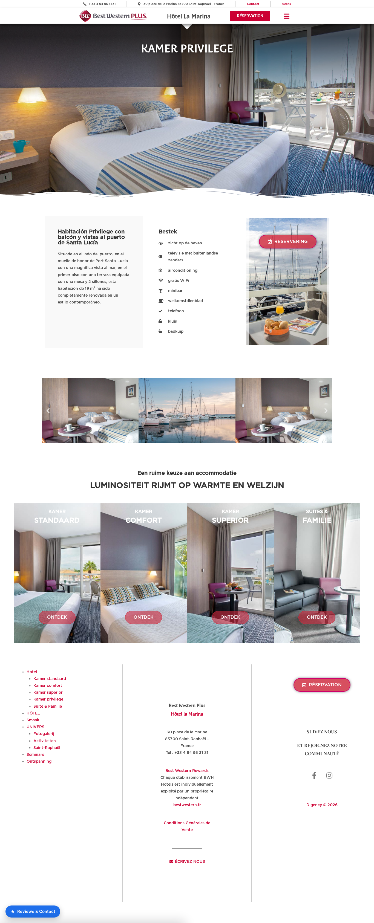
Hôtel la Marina (187, 714)
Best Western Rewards (187, 770)
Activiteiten (44, 741)
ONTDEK (57, 617)
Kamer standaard (49, 678)
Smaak (33, 720)
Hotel (32, 672)
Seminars (35, 754)
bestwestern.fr (187, 805)
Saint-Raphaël (46, 747)
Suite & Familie (47, 706)
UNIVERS (35, 727)
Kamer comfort (47, 685)
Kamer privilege (48, 699)
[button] (48, 410)
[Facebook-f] (314, 775)
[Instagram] (329, 775)
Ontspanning (39, 761)
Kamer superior (48, 692)
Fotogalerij (43, 733)
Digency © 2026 (322, 805)
